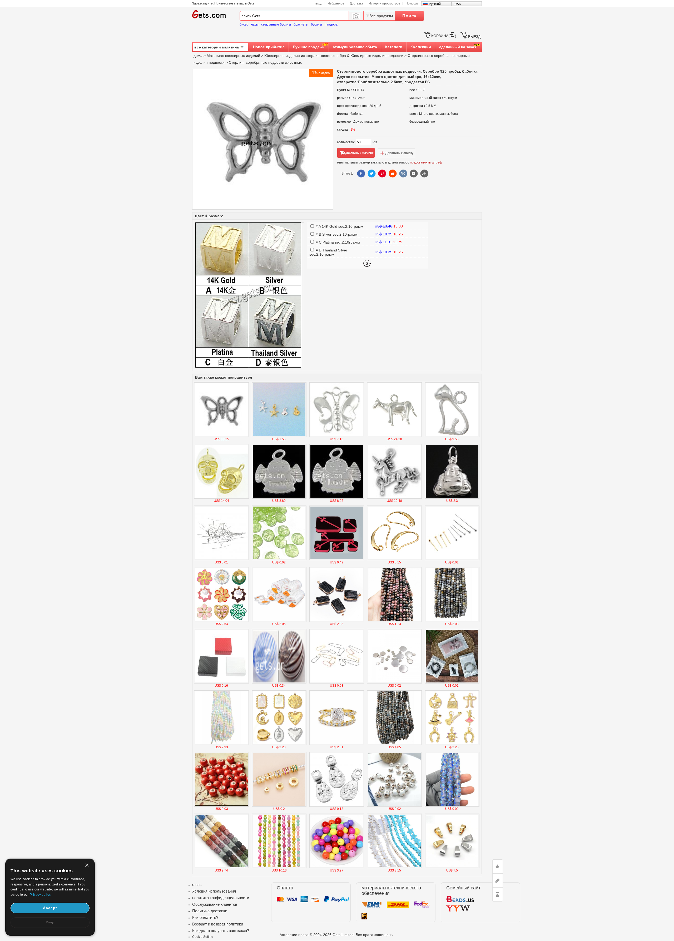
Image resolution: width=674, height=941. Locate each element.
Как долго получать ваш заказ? (220, 930)
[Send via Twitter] (371, 173)
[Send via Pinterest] (382, 173)
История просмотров (384, 3)
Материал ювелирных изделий (234, 55)
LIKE (498, 866)
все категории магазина (216, 47)
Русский (435, 4)
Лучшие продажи (309, 47)
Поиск (409, 16)
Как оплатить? (205, 917)
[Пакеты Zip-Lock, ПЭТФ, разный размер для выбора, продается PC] (452, 682)
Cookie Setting (202, 937)
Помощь (411, 3)
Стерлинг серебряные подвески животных (265, 62)
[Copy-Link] (424, 173)
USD (457, 4)
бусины (316, 24)
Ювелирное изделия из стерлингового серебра (305, 55)
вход (318, 3)
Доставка (356, 3)
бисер (244, 24)
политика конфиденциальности (220, 897)
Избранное (336, 3)
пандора (331, 24)
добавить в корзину (356, 153)
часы (255, 24)
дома (198, 55)
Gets (209, 14)
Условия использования (214, 891)
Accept (50, 908)
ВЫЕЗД (474, 36)
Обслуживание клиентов (214, 904)
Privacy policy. (40, 895)
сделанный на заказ (457, 47)
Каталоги (393, 47)
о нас (197, 884)
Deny (50, 922)
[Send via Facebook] (361, 173)
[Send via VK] (403, 173)
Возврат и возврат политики (217, 924)
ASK (498, 880)
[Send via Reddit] (393, 173)
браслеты (301, 24)
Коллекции (420, 47)
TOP (498, 894)
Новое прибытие (269, 47)
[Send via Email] (414, 173)
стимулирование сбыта (355, 47)
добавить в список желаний (396, 153)
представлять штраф (426, 162)
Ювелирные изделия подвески (376, 55)
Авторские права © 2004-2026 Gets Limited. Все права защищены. (337, 935)
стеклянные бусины (276, 24)
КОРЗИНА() (443, 36)
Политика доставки (209, 911)
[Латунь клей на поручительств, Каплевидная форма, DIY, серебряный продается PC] (336, 806)
